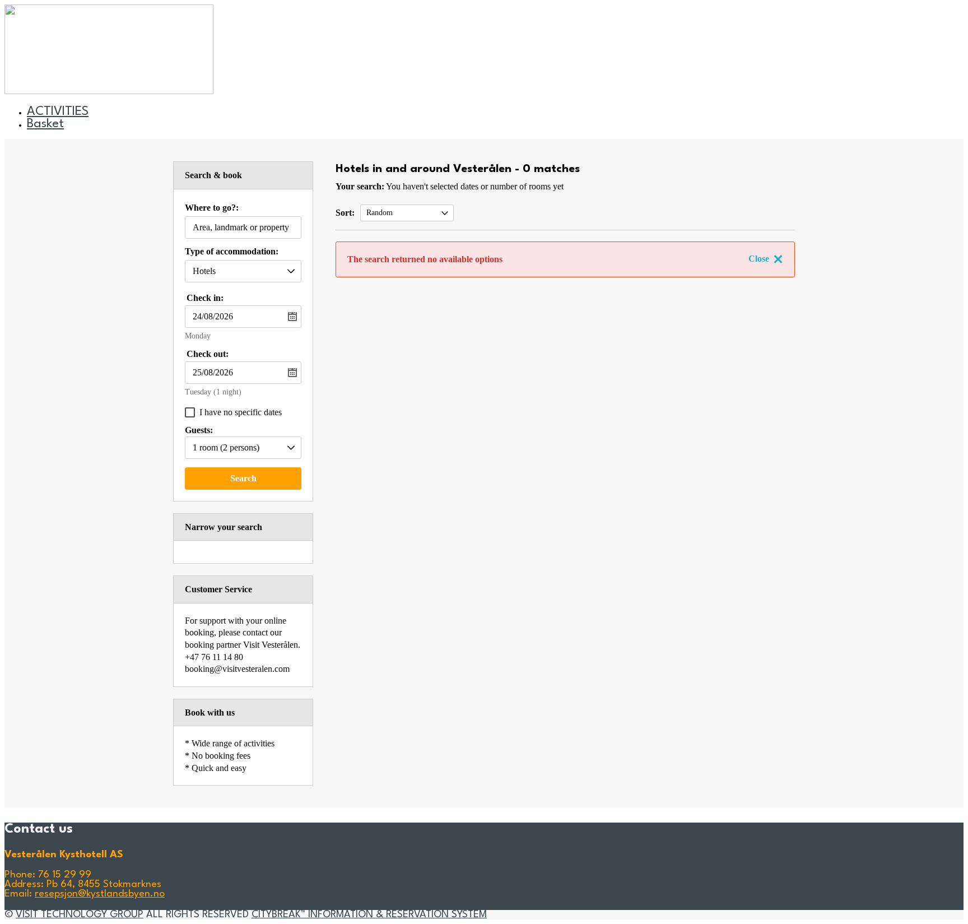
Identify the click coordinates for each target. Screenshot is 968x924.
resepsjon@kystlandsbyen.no (100, 894)
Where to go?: (212, 207)
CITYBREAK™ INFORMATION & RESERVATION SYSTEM (369, 915)
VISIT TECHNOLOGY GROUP (79, 915)
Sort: (345, 212)
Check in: (205, 298)
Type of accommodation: (231, 251)
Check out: (208, 354)
